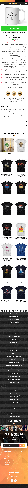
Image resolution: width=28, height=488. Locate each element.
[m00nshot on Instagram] (3, 428)
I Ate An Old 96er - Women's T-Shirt (7, 238)
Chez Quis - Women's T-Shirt (21, 154)
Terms (7, 460)
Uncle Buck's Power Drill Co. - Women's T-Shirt (7, 218)
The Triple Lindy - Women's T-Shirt (7, 302)
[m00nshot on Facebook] (12, 480)
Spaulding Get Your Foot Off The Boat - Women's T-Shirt (21, 259)
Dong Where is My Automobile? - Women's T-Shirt (21, 176)
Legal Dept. (7, 466)
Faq (20, 456)
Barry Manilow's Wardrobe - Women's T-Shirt (7, 175)
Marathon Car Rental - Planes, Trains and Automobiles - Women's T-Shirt (7, 260)
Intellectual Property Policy (7, 469)
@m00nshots (14, 421)
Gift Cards (7, 456)
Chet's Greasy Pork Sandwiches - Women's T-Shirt (21, 238)
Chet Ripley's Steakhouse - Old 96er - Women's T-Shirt (21, 218)
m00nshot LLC (7, 486)
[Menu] (2, 4)
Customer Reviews (7, 454)
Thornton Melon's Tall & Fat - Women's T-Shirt (21, 281)
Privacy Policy (7, 462)
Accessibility (7, 464)
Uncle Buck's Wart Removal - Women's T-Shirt (21, 197)
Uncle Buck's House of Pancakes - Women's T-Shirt (7, 197)
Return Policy (7, 458)
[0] (26, 4)
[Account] (23, 4)
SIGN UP (22, 445)
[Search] (21, 3)
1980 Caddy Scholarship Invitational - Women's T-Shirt (21, 302)
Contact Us (20, 454)
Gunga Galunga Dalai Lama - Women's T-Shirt (7, 281)
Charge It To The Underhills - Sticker (7, 154)
